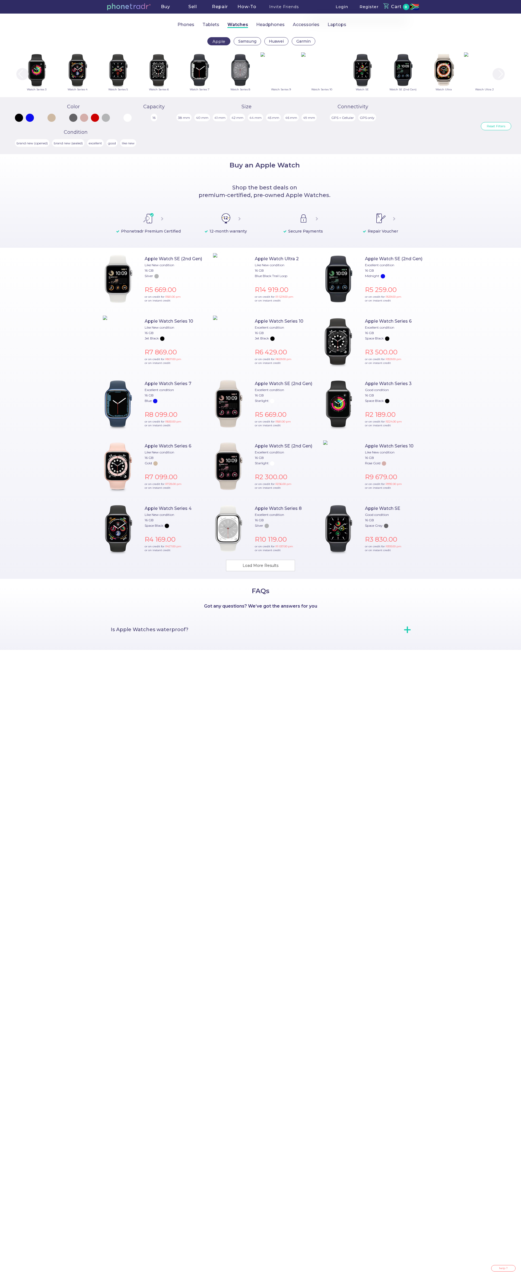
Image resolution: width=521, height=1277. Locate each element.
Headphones (270, 24)
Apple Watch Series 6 (388, 321)
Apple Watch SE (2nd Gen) (173, 258)
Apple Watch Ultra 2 (277, 258)
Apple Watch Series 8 (278, 508)
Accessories (306, 24)
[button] (129, 7)
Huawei (276, 41)
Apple (218, 41)
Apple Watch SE (382, 508)
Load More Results (260, 565)
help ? (503, 1268)
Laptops (337, 24)
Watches (237, 24)
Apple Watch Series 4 (168, 508)
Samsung (247, 41)
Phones (185, 24)
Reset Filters (496, 126)
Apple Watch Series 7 (168, 383)
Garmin (303, 41)
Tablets (210, 24)
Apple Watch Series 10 (169, 321)
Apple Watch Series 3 (388, 383)
